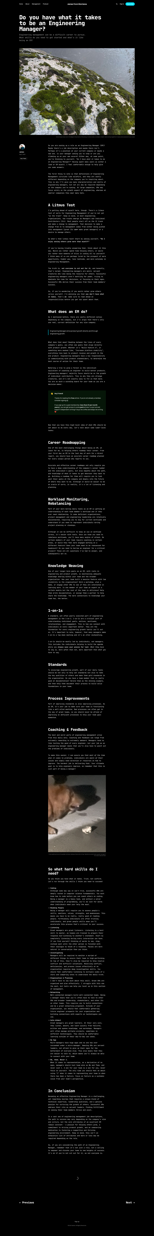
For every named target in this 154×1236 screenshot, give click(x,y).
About (27, 4)
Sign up (77, 1221)
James (21, 152)
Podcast (45, 4)
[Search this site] (117, 4)
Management (36, 4)
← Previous (26, 1202)
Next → (130, 1202)
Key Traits (23, 158)
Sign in (122, 4)
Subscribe (130, 4)
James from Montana (77, 4)
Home (21, 4)
